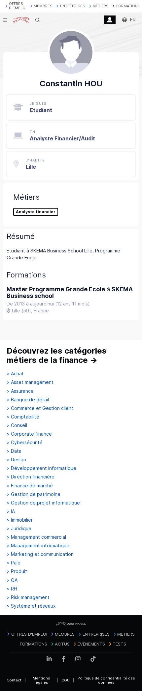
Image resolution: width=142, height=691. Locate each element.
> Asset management (30, 382)
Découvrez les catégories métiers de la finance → (57, 355)
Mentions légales (41, 680)
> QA (12, 580)
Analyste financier (35, 212)
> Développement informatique (41, 468)
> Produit (17, 571)
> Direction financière (30, 476)
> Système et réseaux (31, 606)
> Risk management (28, 597)
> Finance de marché (30, 485)
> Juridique (19, 528)
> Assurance (20, 391)
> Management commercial (36, 537)
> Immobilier (20, 520)
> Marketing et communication (40, 554)
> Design (16, 459)
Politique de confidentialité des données (106, 680)
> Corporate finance (29, 434)
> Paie (13, 562)
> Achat (15, 373)
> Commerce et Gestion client (40, 408)
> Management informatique (38, 545)
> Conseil (17, 425)
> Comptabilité (23, 416)
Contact (14, 680)
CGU (65, 680)
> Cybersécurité (25, 442)
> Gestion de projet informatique (43, 502)
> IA (11, 511)
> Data (14, 451)
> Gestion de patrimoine (33, 494)
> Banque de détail (28, 399)
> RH (12, 588)
